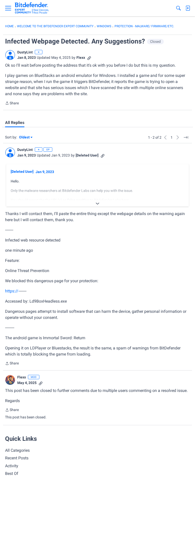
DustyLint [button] (25, 52)
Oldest (24, 137)
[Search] (178, 8)
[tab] (14, 122)
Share (12, 103)
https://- (12, 291)
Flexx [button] (80, 57)
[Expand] (97, 204)
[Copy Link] (89, 57)
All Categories (17, 450)
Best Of (11, 473)
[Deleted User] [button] (87, 155)
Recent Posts (16, 458)
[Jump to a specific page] (186, 137)
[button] (10, 55)
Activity (11, 465)
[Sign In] (187, 8)
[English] (32, 8)
